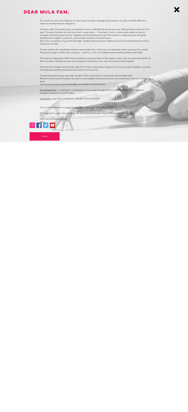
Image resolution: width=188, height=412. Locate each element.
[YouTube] (52, 125)
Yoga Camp (45, 98)
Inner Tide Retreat (74, 107)
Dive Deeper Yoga (48, 90)
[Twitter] (45, 125)
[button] (177, 9)
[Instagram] (32, 125)
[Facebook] (39, 125)
